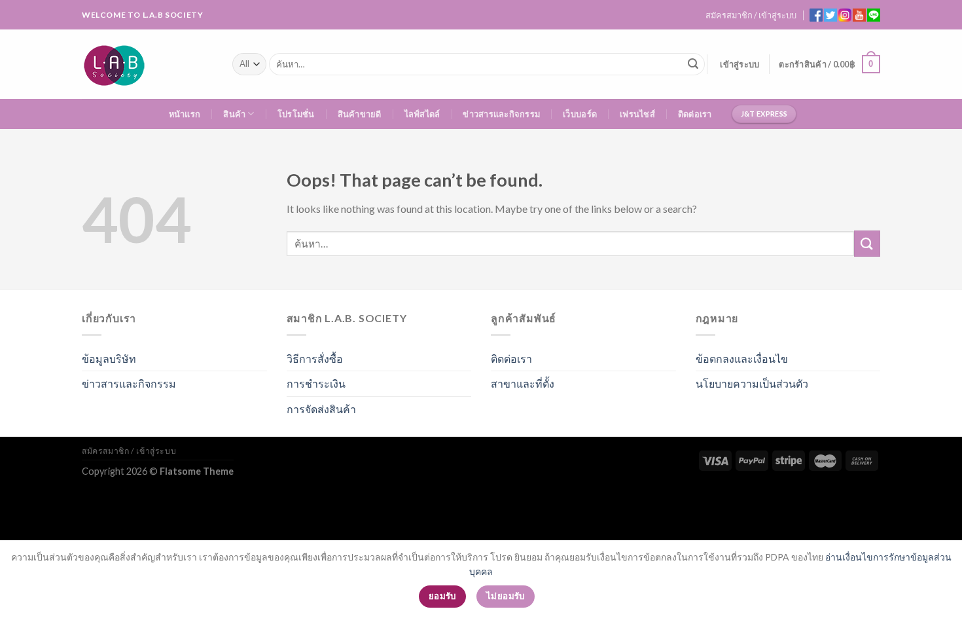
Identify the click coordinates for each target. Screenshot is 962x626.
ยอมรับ (442, 596)
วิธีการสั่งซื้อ (315, 358)
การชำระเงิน (316, 383)
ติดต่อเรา (695, 114)
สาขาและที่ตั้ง (522, 383)
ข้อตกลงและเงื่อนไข (742, 358)
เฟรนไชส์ (637, 114)
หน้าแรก (185, 114)
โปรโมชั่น (296, 114)
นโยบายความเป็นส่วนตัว (752, 383)
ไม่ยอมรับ (505, 596)
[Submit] (693, 64)
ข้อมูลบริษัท (109, 358)
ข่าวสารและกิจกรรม (501, 114)
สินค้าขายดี (360, 114)
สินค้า (234, 114)
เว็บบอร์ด (580, 114)
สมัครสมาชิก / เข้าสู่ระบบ (750, 15)
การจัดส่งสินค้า (321, 409)
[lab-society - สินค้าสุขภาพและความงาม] (147, 64)
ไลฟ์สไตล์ (422, 114)
